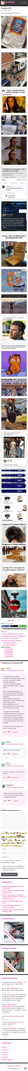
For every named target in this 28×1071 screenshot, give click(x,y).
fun (23, 634)
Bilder (4, 631)
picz (10, 638)
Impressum (18, 1066)
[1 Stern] (1, 623)
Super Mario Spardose (9, 642)
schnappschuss (5, 640)
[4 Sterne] (4, 623)
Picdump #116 (9, 656)
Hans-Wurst (5, 1049)
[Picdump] (14, 32)
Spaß (12, 640)
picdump (20, 636)
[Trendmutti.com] (9, 3)
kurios (11, 636)
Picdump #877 (13, 1022)
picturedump (4, 638)
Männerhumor (19, 982)
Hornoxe (4, 1054)
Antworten (14, 732)
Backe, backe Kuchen (13, 988)
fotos (19, 634)
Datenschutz (10, 1066)
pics (25, 636)
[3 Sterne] (3, 623)
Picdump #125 (9, 652)
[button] (19, 3)
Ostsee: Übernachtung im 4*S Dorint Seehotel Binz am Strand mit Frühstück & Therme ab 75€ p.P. (14, 896)
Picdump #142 (9, 651)
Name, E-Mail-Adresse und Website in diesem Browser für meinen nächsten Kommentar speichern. (14, 868)
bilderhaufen (10, 634)
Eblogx (4, 1047)
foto (16, 634)
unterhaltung (18, 640)
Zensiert (4, 1052)
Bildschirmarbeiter (7, 1059)
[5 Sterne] (5, 623)
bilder (4, 634)
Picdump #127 (9, 649)
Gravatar (7, 860)
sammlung (15, 638)
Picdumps (5, 1057)
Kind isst (11, 994)
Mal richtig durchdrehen (10, 645)
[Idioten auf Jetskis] (14, 932)
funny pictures (5, 636)
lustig (15, 636)
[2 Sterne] (2, 623)
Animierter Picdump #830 (16, 1016)
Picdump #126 (9, 654)
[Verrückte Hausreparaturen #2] (14, 962)
